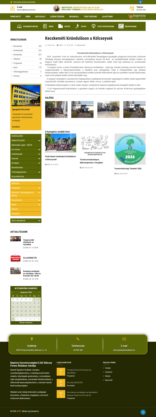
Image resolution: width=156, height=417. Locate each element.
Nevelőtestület (17, 167)
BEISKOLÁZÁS (17, 136)
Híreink (107, 376)
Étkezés (15, 209)
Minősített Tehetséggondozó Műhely (23, 194)
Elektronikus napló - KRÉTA (22, 145)
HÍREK (27, 16)
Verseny (16, 76)
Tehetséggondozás (20, 72)
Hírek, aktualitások (18, 220)
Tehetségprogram (105, 26)
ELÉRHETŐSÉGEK (57, 16)
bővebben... (16, 127)
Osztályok (15, 163)
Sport (84, 26)
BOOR (19, 411)
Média (14, 204)
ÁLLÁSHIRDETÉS (30, 258)
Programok (17, 63)
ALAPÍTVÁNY (107, 16)
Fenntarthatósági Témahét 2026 (128, 168)
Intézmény (51, 45)
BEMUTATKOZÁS (18, 140)
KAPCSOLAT (40, 16)
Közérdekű (17, 55)
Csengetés (16, 213)
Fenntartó (108, 372)
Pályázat (16, 59)
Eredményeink (17, 154)
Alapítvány (15, 183)
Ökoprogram (130, 26)
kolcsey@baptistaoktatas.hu (124, 350)
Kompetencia (17, 200)
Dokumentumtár (30, 26)
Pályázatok (16, 188)
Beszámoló (17, 46)
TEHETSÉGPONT (90, 16)
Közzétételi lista (18, 176)
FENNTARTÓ (15, 16)
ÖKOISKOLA (74, 16)
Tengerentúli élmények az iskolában (28, 242)
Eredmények (18, 50)
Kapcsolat (108, 380)
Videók (67, 26)
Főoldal (107, 368)
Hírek (51, 26)
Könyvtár (15, 158)
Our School (16, 149)
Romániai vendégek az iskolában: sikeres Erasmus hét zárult (32, 273)
